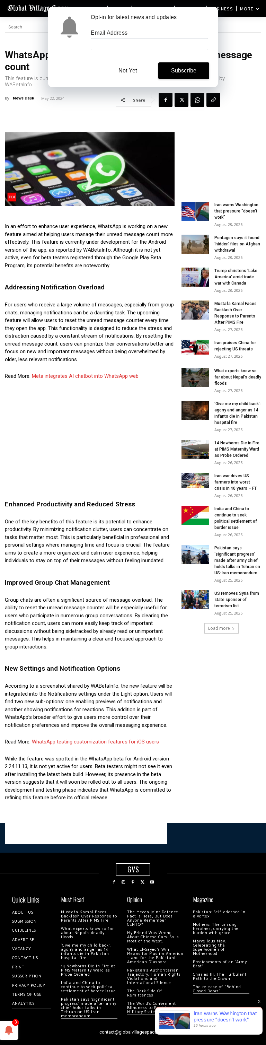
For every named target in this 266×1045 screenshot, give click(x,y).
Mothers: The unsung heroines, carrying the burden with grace (216, 928)
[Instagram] (123, 882)
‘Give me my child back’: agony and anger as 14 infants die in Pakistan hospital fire (86, 951)
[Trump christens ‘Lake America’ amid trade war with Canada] (195, 277)
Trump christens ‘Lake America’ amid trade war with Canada (235, 277)
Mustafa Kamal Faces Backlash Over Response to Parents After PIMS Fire (89, 916)
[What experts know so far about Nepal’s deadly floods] (195, 377)
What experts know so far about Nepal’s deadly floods (237, 377)
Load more (219, 628)
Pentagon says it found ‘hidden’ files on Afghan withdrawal (237, 244)
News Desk (23, 98)
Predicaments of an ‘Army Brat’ (220, 964)
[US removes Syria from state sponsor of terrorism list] (195, 599)
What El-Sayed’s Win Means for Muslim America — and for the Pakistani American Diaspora (155, 955)
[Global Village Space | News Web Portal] (38, 8)
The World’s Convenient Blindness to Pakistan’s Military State (151, 1007)
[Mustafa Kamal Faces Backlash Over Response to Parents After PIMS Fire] (195, 310)
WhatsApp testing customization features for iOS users (95, 742)
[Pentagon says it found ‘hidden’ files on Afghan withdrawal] (195, 244)
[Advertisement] (90, 437)
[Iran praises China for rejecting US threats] (195, 347)
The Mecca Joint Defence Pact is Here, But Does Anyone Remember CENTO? (152, 918)
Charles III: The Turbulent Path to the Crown (220, 976)
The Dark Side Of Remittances (144, 993)
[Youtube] (152, 882)
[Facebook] (165, 100)
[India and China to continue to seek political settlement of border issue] (195, 515)
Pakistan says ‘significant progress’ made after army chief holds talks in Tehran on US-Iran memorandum (237, 560)
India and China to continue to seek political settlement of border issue (88, 986)
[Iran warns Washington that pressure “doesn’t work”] (195, 211)
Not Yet (127, 70)
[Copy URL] (213, 100)
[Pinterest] (133, 882)
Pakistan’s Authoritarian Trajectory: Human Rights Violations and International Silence (154, 976)
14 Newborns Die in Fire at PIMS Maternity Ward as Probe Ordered (236, 449)
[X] (181, 100)
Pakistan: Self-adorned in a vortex (219, 914)
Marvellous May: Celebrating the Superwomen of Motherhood (209, 947)
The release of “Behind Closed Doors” (217, 989)
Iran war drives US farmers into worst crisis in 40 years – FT (235, 482)
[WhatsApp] (197, 100)
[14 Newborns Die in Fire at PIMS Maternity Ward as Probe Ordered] (195, 449)
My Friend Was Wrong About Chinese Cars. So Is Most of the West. (153, 937)
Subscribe (184, 70)
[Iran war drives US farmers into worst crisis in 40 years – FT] (195, 480)
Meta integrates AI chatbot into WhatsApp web (85, 376)
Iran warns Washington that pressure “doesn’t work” (236, 211)
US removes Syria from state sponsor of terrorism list (236, 599)
